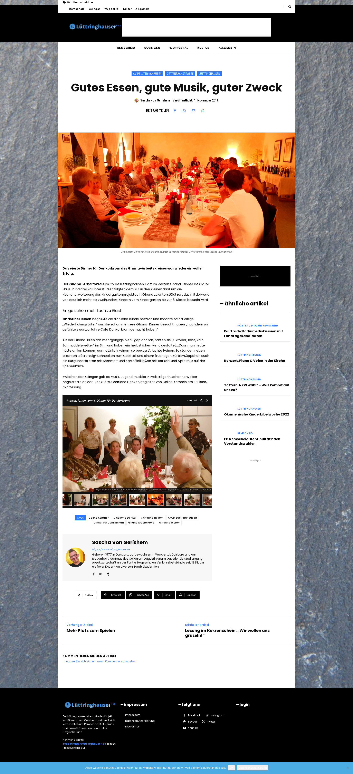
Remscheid (245, 433)
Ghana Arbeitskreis (141, 522)
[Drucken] (203, 111)
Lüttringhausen (209, 73)
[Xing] (107, 573)
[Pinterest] (175, 111)
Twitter (211, 721)
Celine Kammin (99, 517)
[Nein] (348, 768)
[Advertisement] (196, 27)
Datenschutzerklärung (253, 767)
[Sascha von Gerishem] (137, 100)
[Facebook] (93, 573)
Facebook (194, 715)
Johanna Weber (169, 522)
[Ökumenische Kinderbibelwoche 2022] (227, 405)
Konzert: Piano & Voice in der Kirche (254, 360)
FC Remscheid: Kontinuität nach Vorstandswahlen (252, 441)
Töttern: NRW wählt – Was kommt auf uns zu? (256, 387)
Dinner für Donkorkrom (109, 522)
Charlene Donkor (125, 517)
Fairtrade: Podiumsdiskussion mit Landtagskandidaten (253, 333)
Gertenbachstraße (180, 73)
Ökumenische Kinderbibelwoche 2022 (256, 414)
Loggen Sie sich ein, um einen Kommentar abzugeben (100, 661)
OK (231, 767)
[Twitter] (203, 721)
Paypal (192, 721)
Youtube (193, 728)
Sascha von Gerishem (155, 100)
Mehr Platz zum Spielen (91, 630)
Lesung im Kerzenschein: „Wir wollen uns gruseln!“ (227, 633)
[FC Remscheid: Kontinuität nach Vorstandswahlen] (227, 429)
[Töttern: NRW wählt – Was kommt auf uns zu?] (227, 376)
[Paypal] (184, 721)
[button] (290, 6)
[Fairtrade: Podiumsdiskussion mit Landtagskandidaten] (227, 322)
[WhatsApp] (184, 111)
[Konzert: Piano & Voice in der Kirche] (227, 351)
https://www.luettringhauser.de (111, 549)
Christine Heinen (152, 517)
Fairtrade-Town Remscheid (257, 325)
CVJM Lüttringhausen (147, 73)
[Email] (193, 111)
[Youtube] (184, 728)
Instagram (217, 715)
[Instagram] (100, 573)
